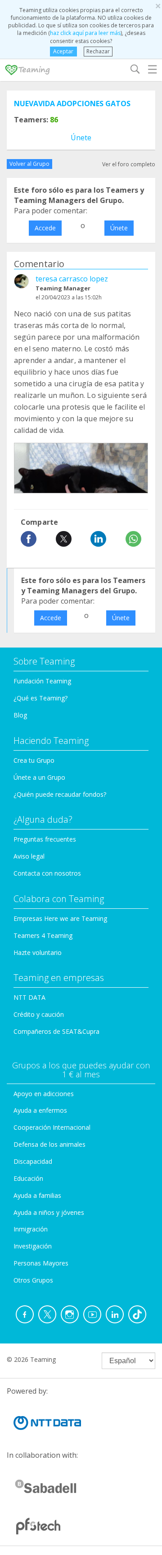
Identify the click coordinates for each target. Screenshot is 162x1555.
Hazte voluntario (38, 952)
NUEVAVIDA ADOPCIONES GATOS (72, 103)
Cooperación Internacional (52, 1127)
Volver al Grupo (29, 164)
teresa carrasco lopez (72, 279)
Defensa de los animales (50, 1144)
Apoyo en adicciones (44, 1093)
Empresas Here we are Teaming (60, 918)
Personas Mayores (41, 1263)
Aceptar (63, 51)
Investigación (33, 1246)
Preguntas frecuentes (45, 839)
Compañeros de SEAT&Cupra (56, 1031)
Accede (45, 228)
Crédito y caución (39, 1014)
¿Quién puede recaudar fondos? (60, 794)
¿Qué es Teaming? (41, 698)
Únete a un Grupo (39, 777)
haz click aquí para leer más (85, 33)
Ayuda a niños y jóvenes (49, 1212)
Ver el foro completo (128, 164)
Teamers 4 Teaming (43, 935)
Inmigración (31, 1229)
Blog (20, 715)
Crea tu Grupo (34, 760)
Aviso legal (29, 856)
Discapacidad (33, 1161)
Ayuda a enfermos (40, 1110)
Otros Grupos (33, 1280)
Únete (81, 138)
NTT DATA (29, 997)
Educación (28, 1178)
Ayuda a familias (37, 1195)
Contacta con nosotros (47, 873)
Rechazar (98, 51)
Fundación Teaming (42, 681)
